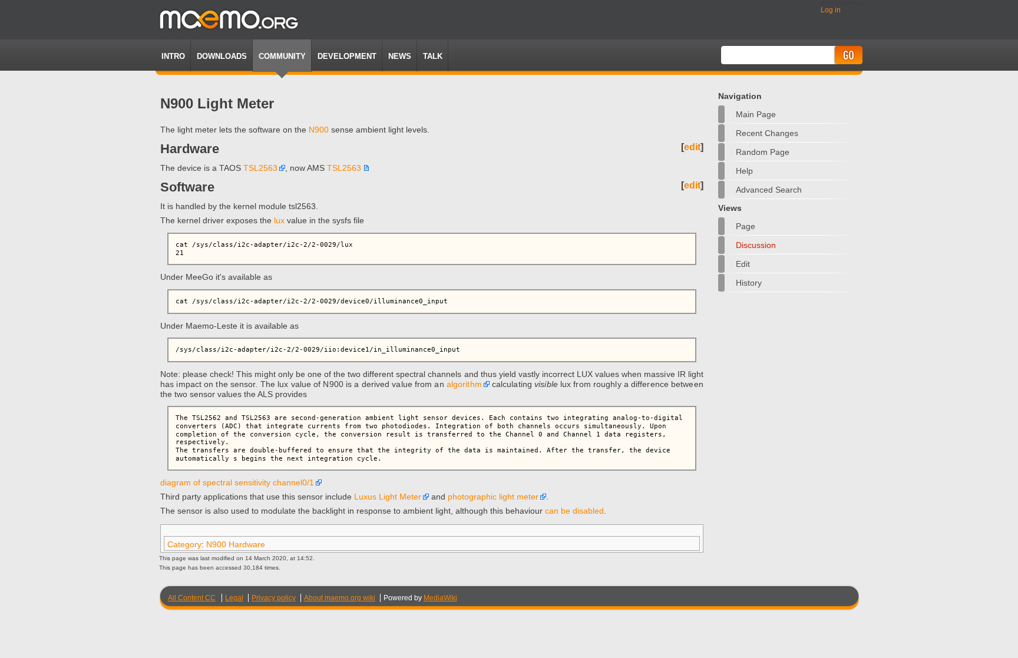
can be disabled (574, 510)
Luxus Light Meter (387, 496)
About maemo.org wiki (339, 598)
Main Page (756, 114)
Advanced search (769, 189)
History (749, 282)
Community (282, 56)
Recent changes (767, 133)
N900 (319, 129)
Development (347, 56)
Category (184, 544)
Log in (831, 10)
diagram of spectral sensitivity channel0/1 (237, 482)
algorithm (464, 384)
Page (745, 226)
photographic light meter (493, 496)
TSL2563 (260, 168)
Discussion (756, 245)
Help (744, 171)
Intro (173, 56)
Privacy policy (274, 598)
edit (692, 147)
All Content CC (192, 598)
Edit (743, 264)
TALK (432, 56)
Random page (762, 152)
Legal (234, 598)
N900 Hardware (235, 544)
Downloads (222, 56)
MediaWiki (440, 598)
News (399, 56)
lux (279, 220)
